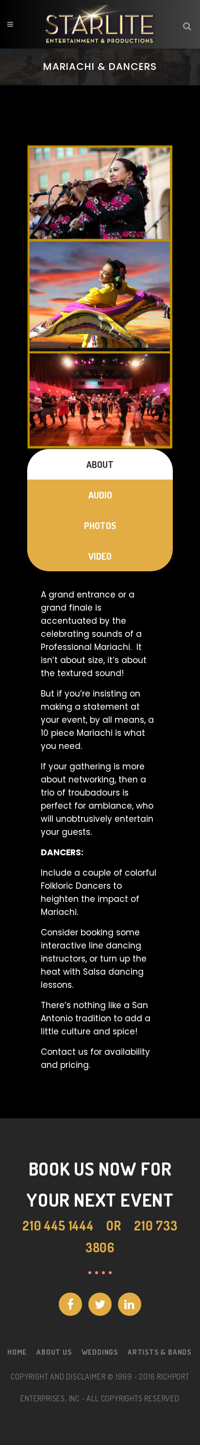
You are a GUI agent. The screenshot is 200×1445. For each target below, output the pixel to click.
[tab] (100, 464)
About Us (53, 1352)
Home (17, 1352)
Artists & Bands (159, 1352)
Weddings (100, 1352)
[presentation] (100, 464)
